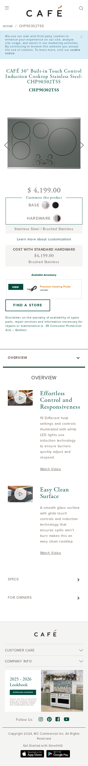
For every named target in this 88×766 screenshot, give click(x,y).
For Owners (20, 598)
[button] (27, 305)
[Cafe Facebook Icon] (57, 720)
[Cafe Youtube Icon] (67, 720)
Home (8, 26)
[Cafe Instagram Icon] (41, 720)
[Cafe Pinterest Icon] (49, 720)
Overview (17, 358)
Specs (13, 579)
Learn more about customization (44, 239)
